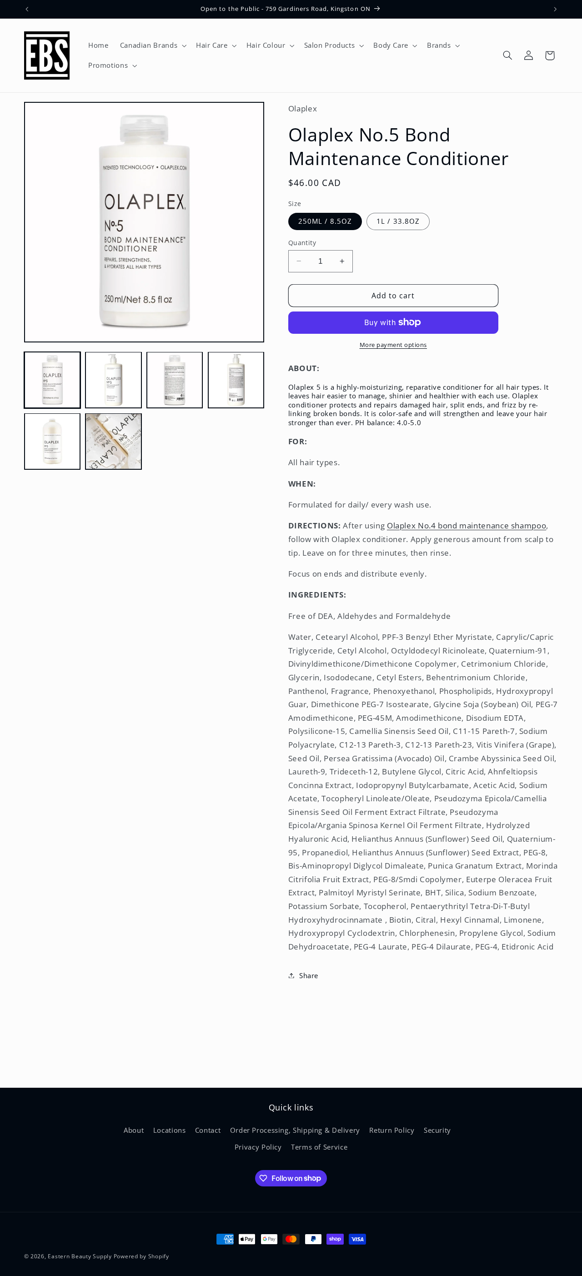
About (134, 1130)
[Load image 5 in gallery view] (52, 441)
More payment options (393, 345)
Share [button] (308, 975)
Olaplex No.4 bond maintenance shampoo (466, 525)
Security (437, 1130)
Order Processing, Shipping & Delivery (295, 1130)
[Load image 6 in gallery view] (113, 441)
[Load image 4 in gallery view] (236, 380)
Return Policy (391, 1130)
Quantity (302, 242)
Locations (169, 1130)
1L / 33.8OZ (398, 221)
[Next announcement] (555, 9)
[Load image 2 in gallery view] (113, 380)
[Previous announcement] (27, 9)
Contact (208, 1130)
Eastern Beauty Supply (79, 1256)
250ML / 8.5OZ (325, 221)
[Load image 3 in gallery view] (174, 380)
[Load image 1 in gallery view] (52, 380)
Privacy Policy (258, 1146)
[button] (152, 45)
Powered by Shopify (141, 1256)
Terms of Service (319, 1146)
